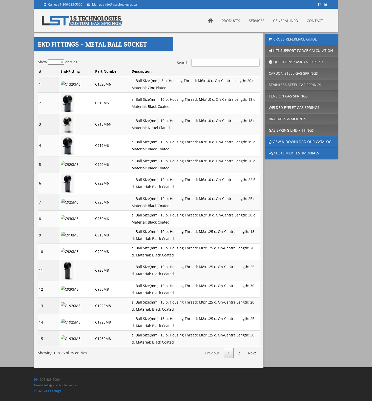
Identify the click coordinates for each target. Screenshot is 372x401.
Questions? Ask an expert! (297, 61)
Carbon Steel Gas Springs (293, 73)
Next (252, 353)
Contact (315, 20)
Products (231, 20)
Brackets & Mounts (287, 118)
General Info (285, 20)
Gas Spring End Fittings (291, 130)
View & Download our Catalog (302, 141)
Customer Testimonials (296, 153)
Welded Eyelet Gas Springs (294, 107)
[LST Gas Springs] (82, 19)
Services (256, 20)
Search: (183, 62)
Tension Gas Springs (288, 96)
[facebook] (319, 6)
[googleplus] (325, 6)
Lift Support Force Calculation (302, 50)
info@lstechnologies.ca (60, 385)
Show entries (57, 61)
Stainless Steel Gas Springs (295, 84)
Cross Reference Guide (294, 39)
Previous (212, 353)
